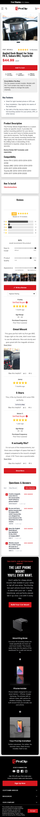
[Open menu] (2, 9)
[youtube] (14, 771)
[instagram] (26, 771)
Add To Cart (20, 68)
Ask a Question (30, 488)
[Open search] (6, 9)
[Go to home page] (20, 761)
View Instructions (10, 187)
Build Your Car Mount (20, 604)
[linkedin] (18, 771)
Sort (5, 488)
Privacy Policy (20, 815)
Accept (32, 811)
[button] (20, 221)
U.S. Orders (25, 2)
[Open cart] (36, 8)
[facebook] (22, 771)
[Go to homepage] (22, 8)
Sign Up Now (20, 783)
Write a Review (25, 287)
